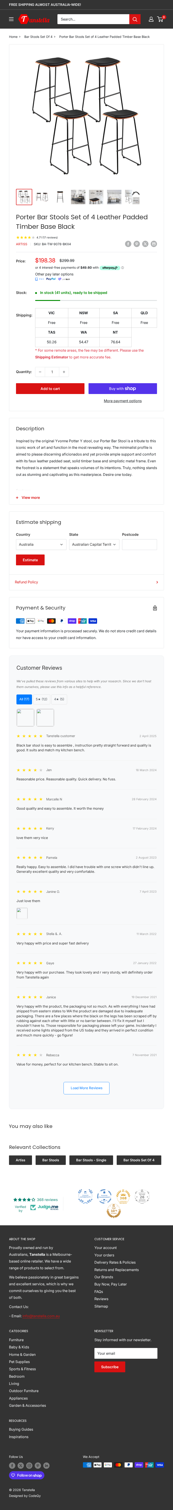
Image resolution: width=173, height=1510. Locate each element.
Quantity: (24, 371)
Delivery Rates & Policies (115, 1262)
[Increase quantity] (64, 372)
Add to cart (50, 388)
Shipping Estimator (51, 357)
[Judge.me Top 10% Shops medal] (114, 1211)
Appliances (18, 1398)
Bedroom (17, 1376)
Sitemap (101, 1306)
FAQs (98, 1291)
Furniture (16, 1340)
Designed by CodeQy (25, 1496)
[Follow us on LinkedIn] (46, 1465)
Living (14, 1383)
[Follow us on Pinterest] (38, 1465)
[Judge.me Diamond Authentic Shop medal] (85, 1196)
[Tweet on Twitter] (145, 243)
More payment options (123, 401)
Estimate (30, 560)
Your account (105, 1247)
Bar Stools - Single (91, 1160)
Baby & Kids (19, 1347)
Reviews (101, 1299)
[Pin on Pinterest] (137, 243)
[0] (160, 19)
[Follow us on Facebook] (12, 1465)
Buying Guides (21, 1429)
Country (23, 534)
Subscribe (109, 1367)
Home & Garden (22, 1354)
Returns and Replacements (116, 1269)
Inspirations (18, 1436)
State (73, 534)
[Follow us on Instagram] (29, 1465)
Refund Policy (26, 582)
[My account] (151, 19)
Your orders (104, 1255)
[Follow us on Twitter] (21, 1465)
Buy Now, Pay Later (110, 1284)
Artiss (21, 244)
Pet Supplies (19, 1361)
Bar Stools (50, 1160)
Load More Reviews (86, 1088)
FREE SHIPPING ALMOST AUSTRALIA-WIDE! (45, 4)
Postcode (130, 534)
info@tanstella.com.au (41, 1316)
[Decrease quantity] (40, 372)
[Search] (135, 19)
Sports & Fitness (22, 1369)
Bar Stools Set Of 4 (38, 37)
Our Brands (103, 1277)
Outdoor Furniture (24, 1391)
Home (13, 37)
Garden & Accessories (27, 1405)
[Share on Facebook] (128, 243)
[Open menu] (11, 19)
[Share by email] (154, 243)
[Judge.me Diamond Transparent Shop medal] (104, 1196)
